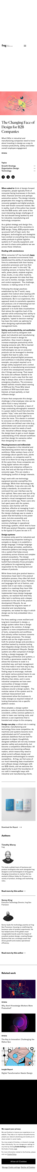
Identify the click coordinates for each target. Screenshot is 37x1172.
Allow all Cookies (18, 1161)
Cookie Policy (11, 1154)
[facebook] (3, 177)
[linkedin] (13, 177)
